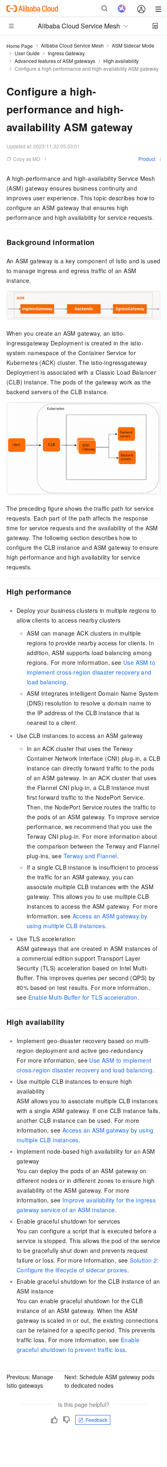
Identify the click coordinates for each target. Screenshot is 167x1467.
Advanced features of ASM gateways (55, 60)
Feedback (96, 1419)
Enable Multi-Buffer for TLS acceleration (82, 997)
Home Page (19, 45)
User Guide (27, 53)
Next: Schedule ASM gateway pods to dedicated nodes (109, 1381)
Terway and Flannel (90, 856)
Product (146, 158)
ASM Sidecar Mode (133, 45)
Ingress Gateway (66, 53)
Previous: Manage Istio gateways (29, 1381)
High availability (121, 60)
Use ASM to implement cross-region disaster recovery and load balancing (91, 672)
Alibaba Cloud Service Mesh (72, 45)
